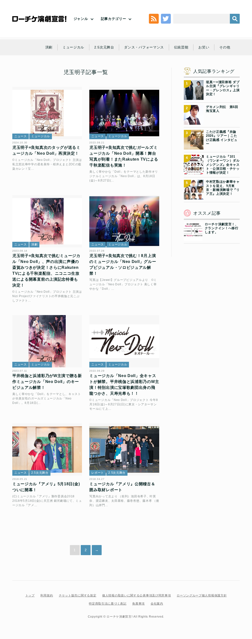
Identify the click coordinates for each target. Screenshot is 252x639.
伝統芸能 (181, 47)
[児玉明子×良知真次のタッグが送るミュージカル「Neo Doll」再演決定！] (47, 113)
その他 (224, 47)
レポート (97, 472)
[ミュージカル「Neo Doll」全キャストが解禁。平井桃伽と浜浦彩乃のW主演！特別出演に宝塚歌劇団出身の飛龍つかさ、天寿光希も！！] (124, 341)
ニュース (20, 136)
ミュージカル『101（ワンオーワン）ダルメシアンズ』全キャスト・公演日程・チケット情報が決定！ (223, 164)
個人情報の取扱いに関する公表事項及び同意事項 (136, 595)
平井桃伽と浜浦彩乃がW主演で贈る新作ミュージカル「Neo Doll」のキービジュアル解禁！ (47, 382)
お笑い (203, 47)
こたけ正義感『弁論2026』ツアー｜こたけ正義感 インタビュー (221, 138)
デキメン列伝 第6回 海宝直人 (223, 109)
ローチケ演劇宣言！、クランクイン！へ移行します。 (221, 228)
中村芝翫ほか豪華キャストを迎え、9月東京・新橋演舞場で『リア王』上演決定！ (223, 188)
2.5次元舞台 (104, 47)
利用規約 (46, 595)
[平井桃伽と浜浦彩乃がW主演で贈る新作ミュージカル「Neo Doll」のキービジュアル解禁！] (47, 341)
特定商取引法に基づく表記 (107, 603)
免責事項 (138, 603)
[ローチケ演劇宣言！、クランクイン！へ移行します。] (193, 238)
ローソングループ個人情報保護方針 (202, 595)
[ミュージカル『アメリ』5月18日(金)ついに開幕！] (47, 449)
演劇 (48, 47)
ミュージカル (73, 47)
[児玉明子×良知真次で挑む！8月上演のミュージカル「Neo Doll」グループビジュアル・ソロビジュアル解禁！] (124, 221)
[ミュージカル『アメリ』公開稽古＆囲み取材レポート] (124, 449)
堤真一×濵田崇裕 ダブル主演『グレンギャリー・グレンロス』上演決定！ (223, 88)
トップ (30, 595)
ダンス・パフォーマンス (144, 47)
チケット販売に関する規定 (77, 595)
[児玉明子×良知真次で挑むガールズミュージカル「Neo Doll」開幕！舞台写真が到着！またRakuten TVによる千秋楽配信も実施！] (124, 113)
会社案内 (157, 603)
